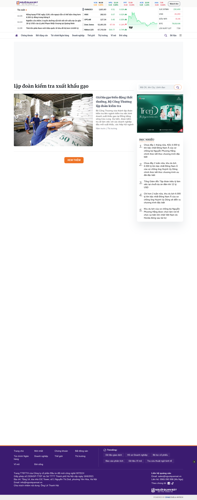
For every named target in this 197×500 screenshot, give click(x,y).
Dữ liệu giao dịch (114, 455)
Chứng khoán (27, 35)
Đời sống (123, 35)
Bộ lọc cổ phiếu (160, 455)
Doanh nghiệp (78, 35)
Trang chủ (19, 451)
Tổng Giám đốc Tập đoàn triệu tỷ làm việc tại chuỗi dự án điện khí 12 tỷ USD (162, 184)
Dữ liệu (173, 35)
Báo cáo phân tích (114, 461)
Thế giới (91, 35)
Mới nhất (38, 451)
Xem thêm (73, 160)
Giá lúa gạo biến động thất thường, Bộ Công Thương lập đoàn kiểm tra (114, 102)
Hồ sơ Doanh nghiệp (137, 455)
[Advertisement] (98, 61)
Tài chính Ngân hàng (60, 35)
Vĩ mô (113, 35)
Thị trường (103, 35)
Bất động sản (42, 35)
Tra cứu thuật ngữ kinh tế (159, 461)
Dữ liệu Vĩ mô (135, 461)
